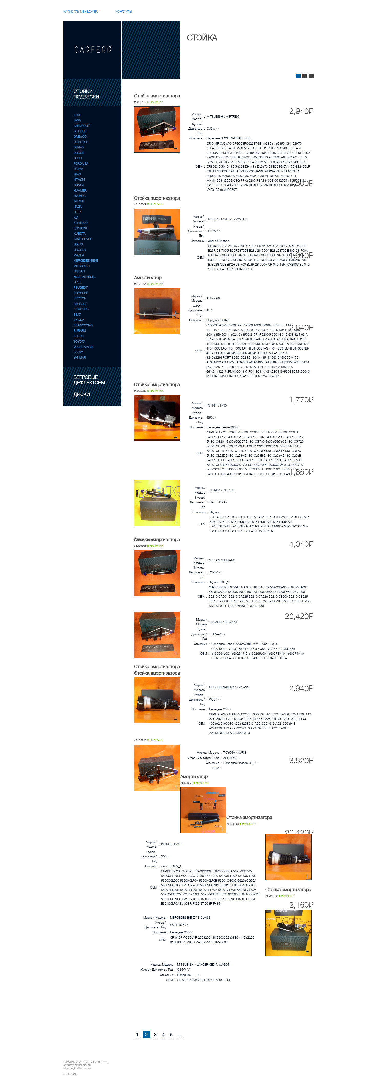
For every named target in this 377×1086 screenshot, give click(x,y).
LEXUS (78, 244)
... (180, 1034)
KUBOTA (80, 233)
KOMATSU (81, 228)
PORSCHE (81, 293)
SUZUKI (79, 336)
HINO (77, 174)
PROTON (80, 298)
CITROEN (80, 131)
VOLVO (78, 352)
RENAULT (80, 304)
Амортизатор (148, 277)
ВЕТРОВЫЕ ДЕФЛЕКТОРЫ (89, 380)
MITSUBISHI (82, 266)
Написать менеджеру (81, 11)
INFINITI (79, 201)
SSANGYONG (83, 325)
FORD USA (81, 163)
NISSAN (79, 271)
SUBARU (80, 331)
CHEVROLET (82, 126)
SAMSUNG (81, 309)
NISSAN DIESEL (84, 277)
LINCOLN (80, 250)
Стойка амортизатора (157, 95)
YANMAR (80, 358)
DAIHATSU (81, 142)
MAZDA (79, 255)
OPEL (77, 282)
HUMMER (80, 190)
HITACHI (79, 180)
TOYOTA (79, 341)
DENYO (79, 147)
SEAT (77, 314)
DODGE (79, 153)
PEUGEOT (81, 287)
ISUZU (78, 207)
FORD (78, 158)
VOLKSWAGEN (84, 347)
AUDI (77, 115)
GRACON (69, 1074)
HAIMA (78, 169)
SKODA (79, 320)
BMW (77, 120)
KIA (76, 217)
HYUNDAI (80, 196)
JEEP (77, 212)
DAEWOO (80, 136)
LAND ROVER (83, 239)
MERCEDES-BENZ (86, 260)
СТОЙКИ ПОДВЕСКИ (86, 94)
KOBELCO (81, 223)
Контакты (123, 11)
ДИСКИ (82, 394)
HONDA (79, 185)
